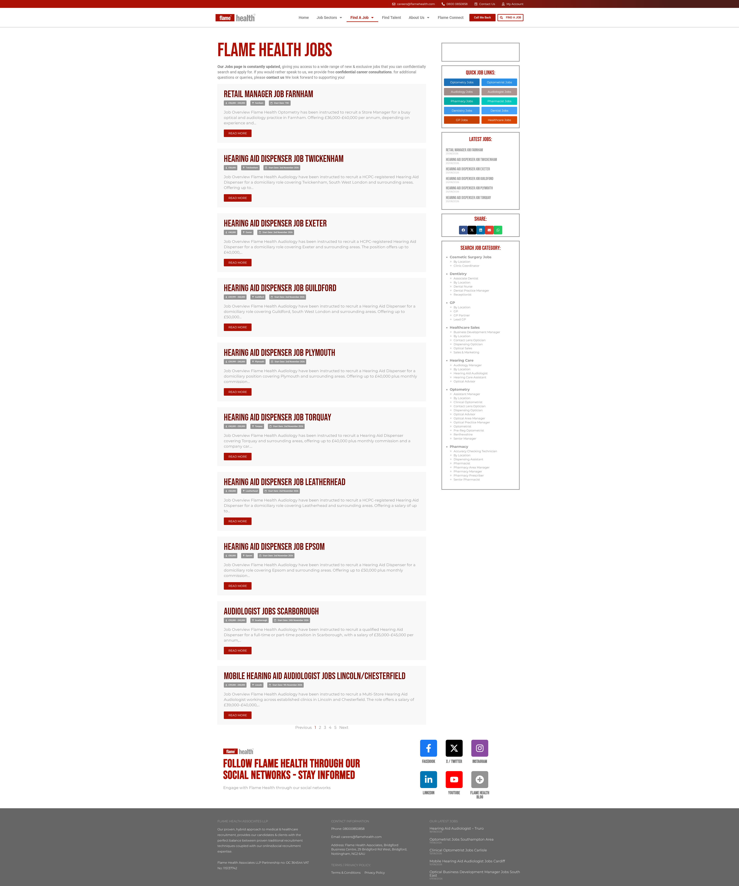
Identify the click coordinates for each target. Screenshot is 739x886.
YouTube (454, 793)
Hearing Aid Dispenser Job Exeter (275, 223)
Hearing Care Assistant (470, 377)
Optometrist (462, 426)
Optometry (460, 389)
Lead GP (460, 319)
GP (452, 303)
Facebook (428, 761)
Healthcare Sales (465, 327)
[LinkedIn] (428, 779)
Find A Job (359, 17)
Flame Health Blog (479, 795)
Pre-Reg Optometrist (469, 430)
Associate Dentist (466, 278)
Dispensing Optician (468, 344)
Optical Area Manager (469, 418)
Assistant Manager (467, 394)
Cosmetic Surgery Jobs (471, 257)
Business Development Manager (477, 332)
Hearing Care (461, 360)
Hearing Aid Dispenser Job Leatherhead (284, 482)
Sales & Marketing (466, 352)
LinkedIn (428, 793)
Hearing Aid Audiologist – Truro (457, 828)
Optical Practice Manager (472, 422)
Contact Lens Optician (470, 340)
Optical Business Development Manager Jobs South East (475, 874)
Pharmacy (459, 447)
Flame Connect (451, 17)
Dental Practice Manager (471, 290)
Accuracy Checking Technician (475, 451)
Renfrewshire (463, 434)
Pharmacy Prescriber (469, 475)
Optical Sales (463, 348)
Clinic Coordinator (466, 265)
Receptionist (462, 294)
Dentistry (458, 274)
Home (304, 17)
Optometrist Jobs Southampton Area (462, 839)
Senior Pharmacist (467, 479)
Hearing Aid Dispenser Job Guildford (280, 288)
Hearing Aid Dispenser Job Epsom (274, 547)
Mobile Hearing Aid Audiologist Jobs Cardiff (467, 861)
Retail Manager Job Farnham (268, 94)
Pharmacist (462, 463)
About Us (416, 17)
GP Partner (462, 315)
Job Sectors (327, 17)
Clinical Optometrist (468, 402)
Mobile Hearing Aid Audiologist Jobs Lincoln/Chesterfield (314, 676)
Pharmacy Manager (468, 471)
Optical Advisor (464, 381)
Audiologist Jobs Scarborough (271, 611)
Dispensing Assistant (468, 459)
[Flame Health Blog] (479, 779)
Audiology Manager (468, 365)
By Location (462, 261)
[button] (235, 103)
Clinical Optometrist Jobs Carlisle (458, 850)
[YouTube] (454, 779)
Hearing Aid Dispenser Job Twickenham (284, 159)
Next (343, 727)
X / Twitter (454, 761)
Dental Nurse (463, 286)
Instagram (479, 761)
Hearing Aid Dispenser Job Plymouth (279, 353)
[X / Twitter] (454, 748)
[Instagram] (479, 748)
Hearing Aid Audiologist (471, 373)
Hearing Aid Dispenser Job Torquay (277, 417)
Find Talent (391, 17)
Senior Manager (465, 438)
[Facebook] (428, 748)
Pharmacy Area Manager (472, 467)
